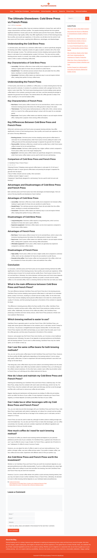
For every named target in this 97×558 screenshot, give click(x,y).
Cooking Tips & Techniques (22, 11)
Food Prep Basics (35, 11)
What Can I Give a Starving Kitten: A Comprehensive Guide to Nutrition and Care (78, 62)
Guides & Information (14, 481)
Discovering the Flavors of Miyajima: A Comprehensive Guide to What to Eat (77, 34)
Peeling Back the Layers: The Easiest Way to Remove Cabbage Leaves (26, 485)
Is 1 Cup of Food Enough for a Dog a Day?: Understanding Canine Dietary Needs (77, 48)
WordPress (60, 555)
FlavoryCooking (47, 555)
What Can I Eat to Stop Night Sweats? (78, 28)
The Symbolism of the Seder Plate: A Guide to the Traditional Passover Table (28, 483)
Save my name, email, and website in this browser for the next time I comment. (32, 526)
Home (11, 11)
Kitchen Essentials (46, 11)
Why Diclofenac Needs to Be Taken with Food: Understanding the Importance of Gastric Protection (77, 55)
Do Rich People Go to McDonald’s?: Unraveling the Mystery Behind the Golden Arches (77, 69)
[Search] (87, 18)
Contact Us (62, 11)
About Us (54, 11)
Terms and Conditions (81, 11)
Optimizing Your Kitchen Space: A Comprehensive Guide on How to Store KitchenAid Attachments (77, 41)
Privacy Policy (70, 11)
